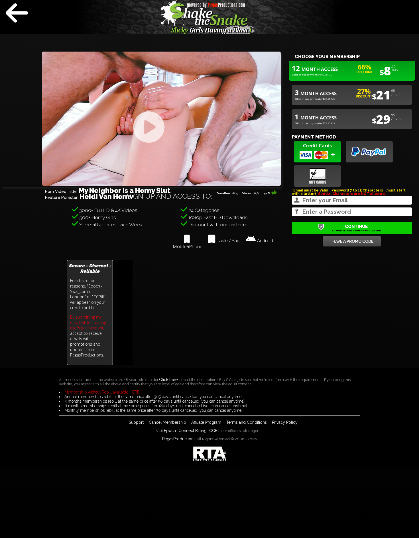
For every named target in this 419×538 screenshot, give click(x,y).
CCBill (215, 430)
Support (136, 422)
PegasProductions (179, 439)
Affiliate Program (206, 422)
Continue (356, 228)
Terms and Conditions (246, 422)
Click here (168, 379)
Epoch (170, 430)
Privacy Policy (285, 422)
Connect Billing (192, 430)
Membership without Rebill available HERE (101, 392)
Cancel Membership (167, 422)
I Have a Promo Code (351, 241)
